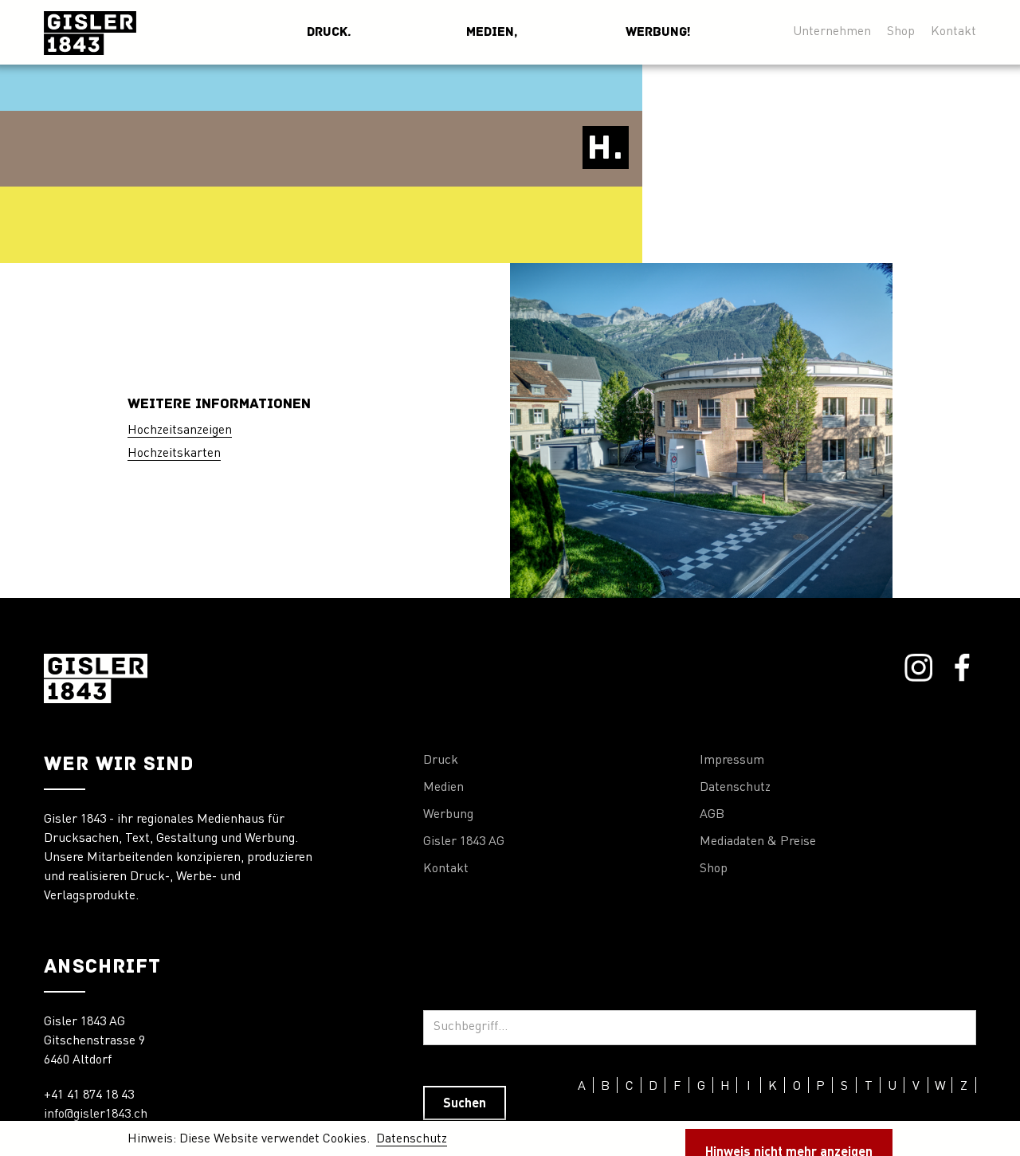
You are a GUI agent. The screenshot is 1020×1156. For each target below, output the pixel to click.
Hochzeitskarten (174, 453)
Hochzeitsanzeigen (180, 430)
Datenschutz (735, 787)
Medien (443, 787)
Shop (901, 32)
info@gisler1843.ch (95, 1114)
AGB (712, 814)
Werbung (448, 814)
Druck (440, 760)
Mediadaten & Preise (758, 842)
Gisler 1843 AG (463, 842)
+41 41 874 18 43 (89, 1095)
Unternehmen (832, 32)
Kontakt (953, 32)
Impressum (732, 760)
